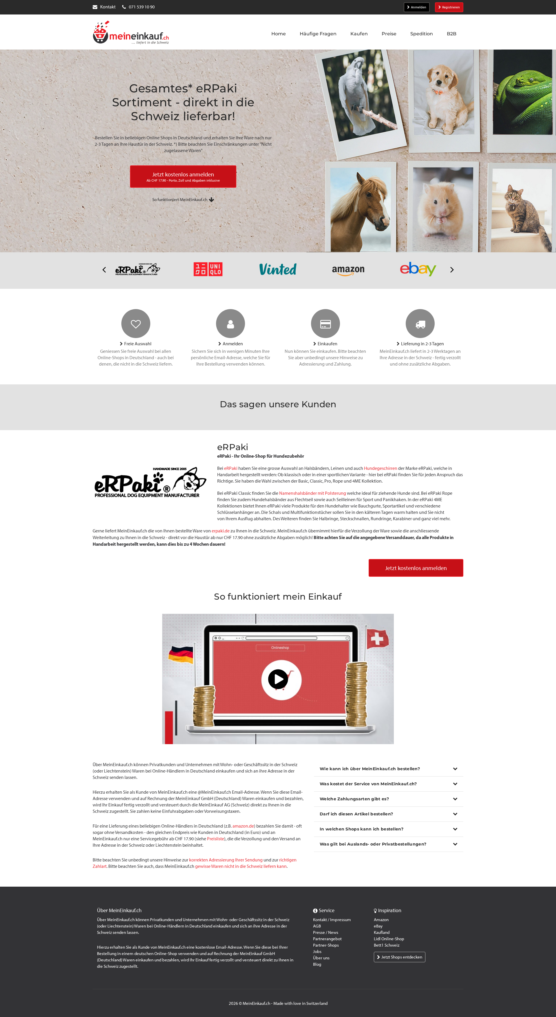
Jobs (317, 951)
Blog (317, 964)
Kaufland (381, 932)
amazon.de (243, 826)
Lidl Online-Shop (389, 938)
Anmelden (418, 7)
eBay (378, 926)
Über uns (321, 958)
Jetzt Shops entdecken (401, 957)
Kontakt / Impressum (332, 919)
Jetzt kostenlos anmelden (416, 568)
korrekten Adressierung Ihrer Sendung (226, 860)
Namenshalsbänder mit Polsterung (312, 493)
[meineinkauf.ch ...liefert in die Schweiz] (130, 33)
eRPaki (230, 468)
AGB (317, 926)
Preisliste (215, 838)
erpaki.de (221, 531)
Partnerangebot (327, 938)
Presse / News (325, 932)
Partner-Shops (326, 945)
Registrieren (451, 7)
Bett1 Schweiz (386, 945)
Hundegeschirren (380, 468)
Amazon (381, 919)
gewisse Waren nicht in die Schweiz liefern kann (241, 866)
